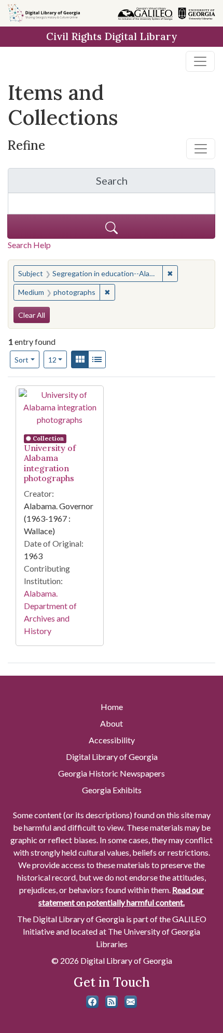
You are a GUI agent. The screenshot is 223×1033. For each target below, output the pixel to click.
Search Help (29, 245)
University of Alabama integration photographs (50, 463)
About (111, 723)
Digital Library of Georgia (112, 756)
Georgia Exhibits (112, 790)
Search (155, 183)
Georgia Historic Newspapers (111, 773)
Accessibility (112, 740)
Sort (22, 359)
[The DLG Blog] (111, 1002)
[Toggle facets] (200, 148)
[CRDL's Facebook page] (92, 1002)
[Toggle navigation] (200, 61)
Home (112, 707)
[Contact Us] (130, 1002)
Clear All (31, 315)
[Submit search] (111, 226)
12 (57, 359)
